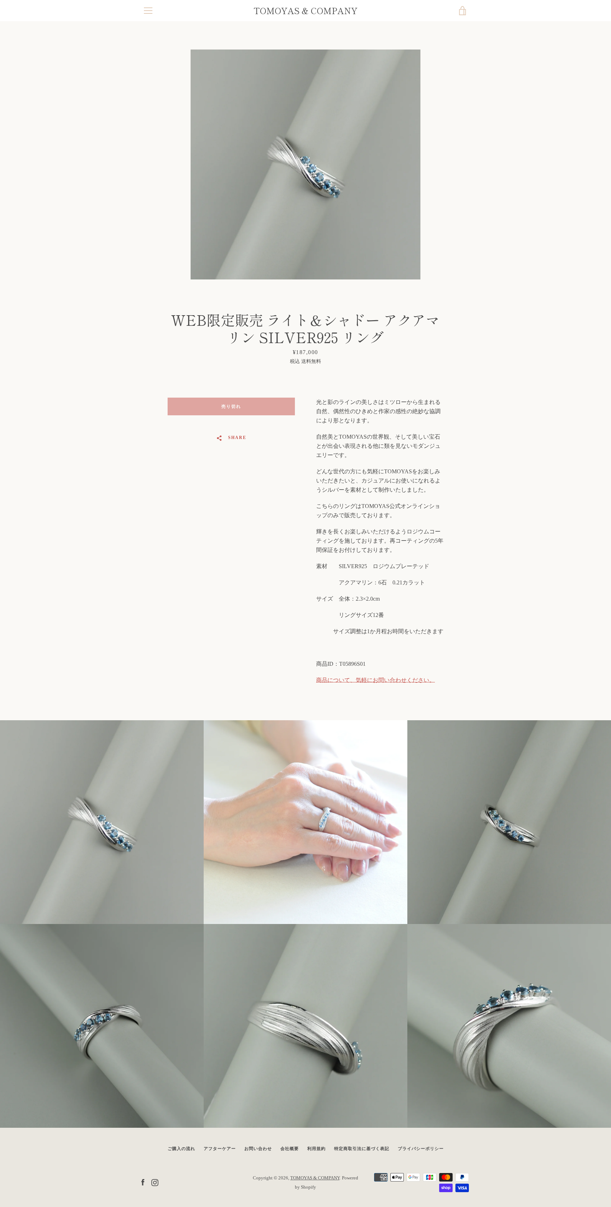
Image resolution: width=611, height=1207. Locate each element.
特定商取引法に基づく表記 (361, 1148)
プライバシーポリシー (421, 1148)
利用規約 (316, 1148)
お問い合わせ (258, 1148)
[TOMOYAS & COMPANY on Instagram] (154, 1182)
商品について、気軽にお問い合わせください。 (375, 680)
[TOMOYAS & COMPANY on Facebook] (142, 1182)
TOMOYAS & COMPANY (305, 11)
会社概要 (289, 1148)
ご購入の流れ (181, 1148)
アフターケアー (220, 1148)
